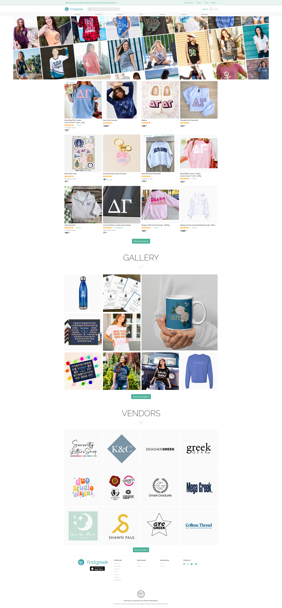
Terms (162, 563)
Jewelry (162, 14)
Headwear (204, 14)
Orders (198, 3)
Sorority (77, 14)
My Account (189, 3)
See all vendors (141, 550)
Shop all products (141, 241)
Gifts (141, 14)
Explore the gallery (141, 396)
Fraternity (98, 14)
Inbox (207, 3)
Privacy (162, 566)
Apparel (183, 14)
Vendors (120, 14)
